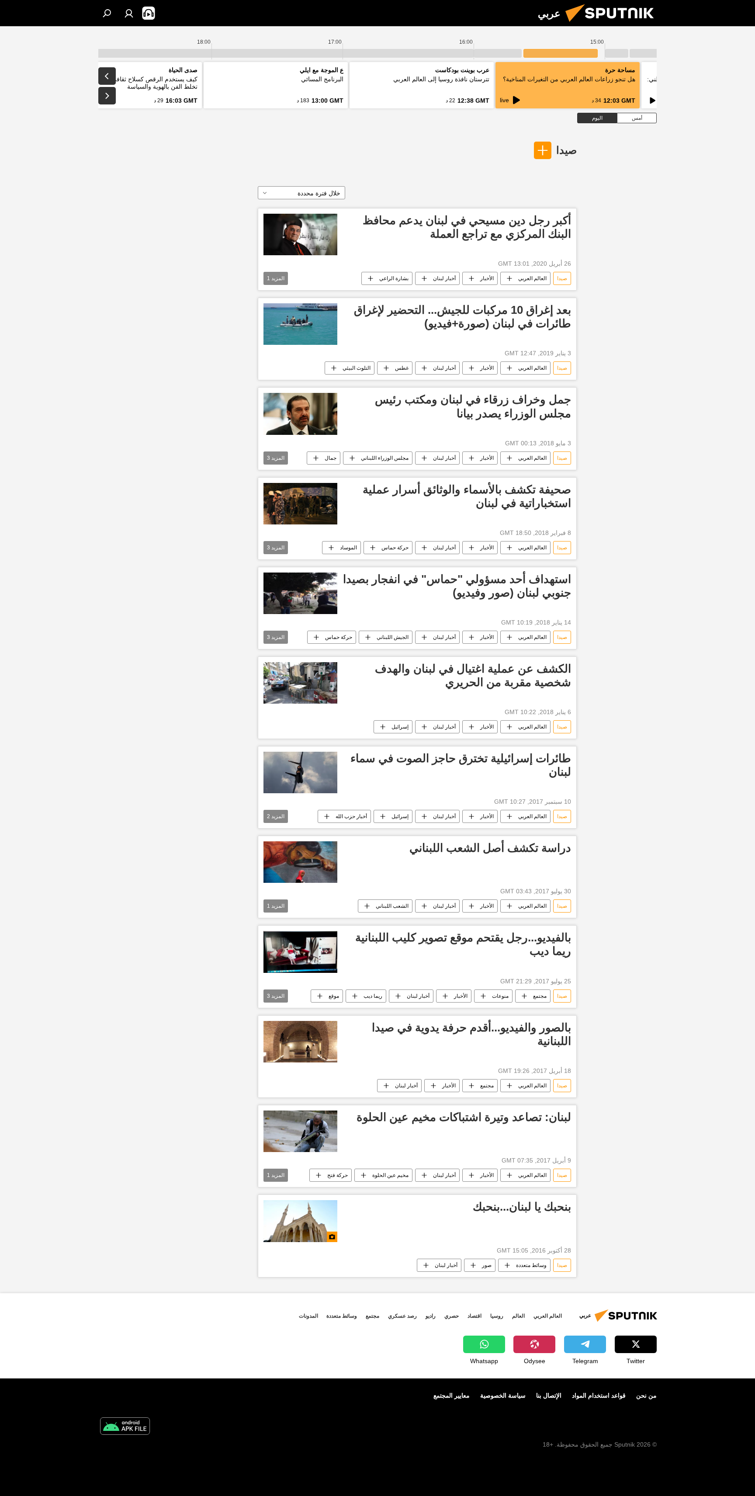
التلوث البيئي (357, 368)
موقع (334, 996)
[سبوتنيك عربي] (613, 24)
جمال (330, 458)
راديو (431, 1316)
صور (487, 1265)
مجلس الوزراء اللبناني (385, 458)
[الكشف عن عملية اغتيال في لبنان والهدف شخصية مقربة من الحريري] (300, 683)
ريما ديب (373, 996)
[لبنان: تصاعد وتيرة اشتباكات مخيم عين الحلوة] (300, 1131)
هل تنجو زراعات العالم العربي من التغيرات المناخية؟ (569, 79)
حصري (451, 1316)
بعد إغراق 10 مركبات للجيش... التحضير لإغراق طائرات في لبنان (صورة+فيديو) (462, 316)
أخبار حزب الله (351, 816)
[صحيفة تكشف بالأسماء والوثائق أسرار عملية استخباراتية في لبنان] (300, 503)
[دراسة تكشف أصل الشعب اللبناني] (300, 862)
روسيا (496, 1316)
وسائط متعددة (531, 1265)
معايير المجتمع (451, 1395)
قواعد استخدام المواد (599, 1395)
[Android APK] (125, 1427)
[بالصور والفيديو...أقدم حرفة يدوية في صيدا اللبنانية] (300, 1041)
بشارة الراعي (394, 278)
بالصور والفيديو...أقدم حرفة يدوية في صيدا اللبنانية (471, 1034)
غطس (402, 368)
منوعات (500, 996)
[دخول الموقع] (129, 13)
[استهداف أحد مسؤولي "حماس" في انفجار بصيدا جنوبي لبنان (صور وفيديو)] (300, 593)
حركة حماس (395, 548)
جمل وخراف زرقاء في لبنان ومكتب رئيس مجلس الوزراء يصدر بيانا (473, 406)
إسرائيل (400, 727)
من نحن (646, 1395)
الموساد (348, 548)
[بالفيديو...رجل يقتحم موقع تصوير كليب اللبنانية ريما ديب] (300, 951)
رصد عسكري (402, 1316)
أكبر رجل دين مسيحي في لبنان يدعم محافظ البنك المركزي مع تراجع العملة (467, 227)
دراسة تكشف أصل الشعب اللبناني (490, 847)
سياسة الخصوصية (503, 1395)
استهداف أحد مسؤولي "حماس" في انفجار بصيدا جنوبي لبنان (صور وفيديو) (457, 586)
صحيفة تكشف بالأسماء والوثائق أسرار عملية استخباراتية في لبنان (467, 496)
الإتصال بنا (548, 1395)
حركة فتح (337, 1175)
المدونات (308, 1316)
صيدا (566, 150)
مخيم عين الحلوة (390, 1175)
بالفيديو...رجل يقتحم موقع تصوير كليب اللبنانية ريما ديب (463, 944)
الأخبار (487, 278)
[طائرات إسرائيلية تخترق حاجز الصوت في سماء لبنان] (300, 772)
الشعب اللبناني (392, 906)
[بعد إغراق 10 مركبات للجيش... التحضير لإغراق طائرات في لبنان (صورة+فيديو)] (300, 324)
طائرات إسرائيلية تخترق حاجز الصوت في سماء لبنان (460, 765)
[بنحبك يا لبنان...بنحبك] (300, 1221)
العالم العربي (532, 278)
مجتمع (540, 996)
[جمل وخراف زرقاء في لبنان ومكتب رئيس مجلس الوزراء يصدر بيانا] (300, 413)
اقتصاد (474, 1316)
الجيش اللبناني (393, 637)
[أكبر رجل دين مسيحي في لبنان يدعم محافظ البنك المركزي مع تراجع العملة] (300, 234)
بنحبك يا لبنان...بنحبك (522, 1206)
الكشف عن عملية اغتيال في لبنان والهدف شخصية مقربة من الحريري (473, 675)
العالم (518, 1316)
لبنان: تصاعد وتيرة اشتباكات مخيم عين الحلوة (464, 1117)
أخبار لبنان (444, 278)
